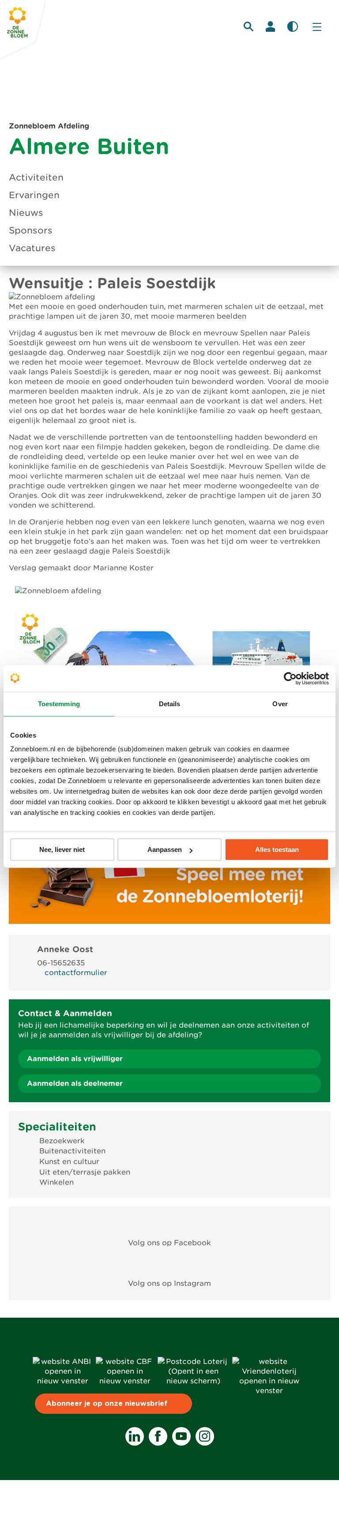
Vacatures (32, 248)
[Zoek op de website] (248, 26)
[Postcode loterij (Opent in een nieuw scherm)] (193, 1381)
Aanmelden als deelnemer (75, 1083)
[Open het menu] (317, 26)
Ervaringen (34, 195)
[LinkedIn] (134, 1436)
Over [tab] (279, 704)
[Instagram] (205, 1436)
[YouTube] (181, 1436)
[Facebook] (158, 1436)
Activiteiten (36, 177)
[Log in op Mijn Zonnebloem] (270, 26)
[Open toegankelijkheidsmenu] (292, 26)
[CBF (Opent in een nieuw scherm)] (125, 1381)
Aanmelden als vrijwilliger (75, 1059)
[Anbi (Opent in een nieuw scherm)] (62, 1381)
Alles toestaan (277, 849)
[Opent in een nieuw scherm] (169, 1222)
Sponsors (31, 230)
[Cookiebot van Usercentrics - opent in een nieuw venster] (290, 678)
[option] (169, 591)
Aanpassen (164, 849)
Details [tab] (170, 704)
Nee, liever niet (62, 849)
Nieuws (26, 212)
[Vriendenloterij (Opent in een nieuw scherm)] (269, 1390)
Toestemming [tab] (59, 704)
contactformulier (76, 972)
